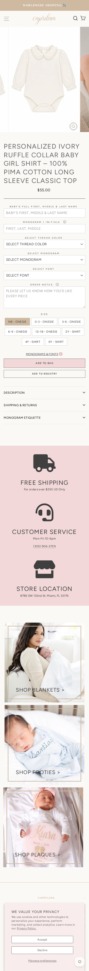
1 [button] (34, 137)
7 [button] (55, 137)
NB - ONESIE (17, 321)
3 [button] (41, 137)
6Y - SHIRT (56, 341)
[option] (44, 5)
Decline (42, 950)
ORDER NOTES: (42, 284)
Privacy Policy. (27, 928)
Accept (42, 939)
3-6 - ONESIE (71, 321)
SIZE (44, 314)
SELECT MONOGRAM (44, 253)
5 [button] (48, 137)
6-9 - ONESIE (17, 331)
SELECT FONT (44, 269)
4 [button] (45, 137)
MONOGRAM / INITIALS (42, 222)
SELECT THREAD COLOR (43, 237)
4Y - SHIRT (32, 341)
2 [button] (38, 137)
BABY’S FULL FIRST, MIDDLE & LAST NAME (44, 206)
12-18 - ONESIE (46, 331)
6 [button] (52, 137)
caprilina (46, 897)
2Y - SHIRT (73, 331)
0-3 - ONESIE (44, 321)
